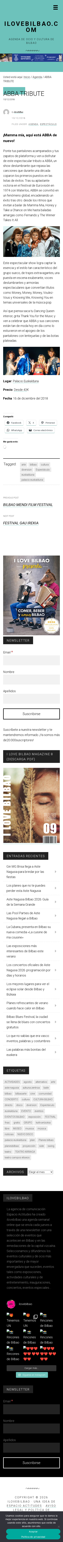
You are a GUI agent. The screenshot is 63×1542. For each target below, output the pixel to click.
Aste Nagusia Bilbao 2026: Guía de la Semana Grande (27, 901)
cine (32, 1093)
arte (24, 464)
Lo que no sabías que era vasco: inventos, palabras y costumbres (28, 1038)
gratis (17, 1122)
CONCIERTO (11, 1099)
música (42, 1128)
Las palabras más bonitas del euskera (26, 1052)
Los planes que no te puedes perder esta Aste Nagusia (25, 888)
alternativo (41, 1082)
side (41, 1146)
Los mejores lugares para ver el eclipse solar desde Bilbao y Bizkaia (27, 989)
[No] (58, 1526)
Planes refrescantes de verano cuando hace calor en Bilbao (27, 1005)
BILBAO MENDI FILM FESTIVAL (28, 505)
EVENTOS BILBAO (14, 1116)
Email (8, 652)
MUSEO (17, 1128)
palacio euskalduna (32, 479)
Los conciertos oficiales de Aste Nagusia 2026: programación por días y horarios (28, 970)
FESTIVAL (50, 1116)
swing (51, 1146)
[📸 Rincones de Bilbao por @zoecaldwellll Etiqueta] (15, 1337)
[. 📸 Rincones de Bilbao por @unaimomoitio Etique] (31, 1337)
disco (19, 1105)
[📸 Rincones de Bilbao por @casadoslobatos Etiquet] (48, 1321)
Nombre (8, 672)
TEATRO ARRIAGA (25, 1151)
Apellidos (9, 691)
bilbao (33, 464)
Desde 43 (20, 389)
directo (8, 1105)
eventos (39, 1111)
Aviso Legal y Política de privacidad (34, 1510)
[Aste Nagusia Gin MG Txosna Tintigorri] (31, 60)
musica (29, 1128)
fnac (7, 1122)
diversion (27, 469)
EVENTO (26, 1111)
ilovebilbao (18, 111)
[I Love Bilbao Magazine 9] (31, 842)
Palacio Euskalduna (26, 381)
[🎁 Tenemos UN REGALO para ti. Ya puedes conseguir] (15, 1321)
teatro (8, 1151)
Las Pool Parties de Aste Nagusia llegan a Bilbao (23, 915)
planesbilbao (12, 1146)
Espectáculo (48, 124)
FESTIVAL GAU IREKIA (20, 523)
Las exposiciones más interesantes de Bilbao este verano (25, 951)
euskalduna (28, 474)
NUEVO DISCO (25, 1134)
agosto (28, 1082)
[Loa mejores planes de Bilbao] (31, 634)
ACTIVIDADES (12, 1082)
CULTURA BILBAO (42, 1099)
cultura (45, 464)
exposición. (34, 1116)
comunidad (45, 1093)
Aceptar (33, 1531)
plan (32, 1140)
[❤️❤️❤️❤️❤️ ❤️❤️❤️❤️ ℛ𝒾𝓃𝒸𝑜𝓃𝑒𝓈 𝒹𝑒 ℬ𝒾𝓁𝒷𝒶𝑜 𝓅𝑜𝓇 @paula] (31, 1354)
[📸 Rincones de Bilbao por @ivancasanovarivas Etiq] (15, 1354)
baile (46, 1087)
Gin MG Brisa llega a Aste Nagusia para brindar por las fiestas (25, 872)
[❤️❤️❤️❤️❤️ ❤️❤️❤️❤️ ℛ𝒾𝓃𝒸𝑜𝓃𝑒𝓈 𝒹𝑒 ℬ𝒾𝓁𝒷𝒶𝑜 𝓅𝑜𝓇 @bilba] (48, 1354)
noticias (9, 1134)
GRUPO (28, 1122)
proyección (29, 1146)
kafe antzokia (43, 1122)
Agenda (33, 124)
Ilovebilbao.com (31, 27)
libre (7, 1128)
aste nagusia (12, 1087)
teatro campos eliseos (17, 1157)
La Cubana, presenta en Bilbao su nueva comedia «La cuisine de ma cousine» (28, 932)
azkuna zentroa (31, 1087)
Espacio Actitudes (24, 1505)
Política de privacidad (33, 1536)
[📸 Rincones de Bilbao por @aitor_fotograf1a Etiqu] (48, 1337)
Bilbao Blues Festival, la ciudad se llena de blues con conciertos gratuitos (28, 1022)
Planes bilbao (46, 1140)
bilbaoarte (20, 1093)
